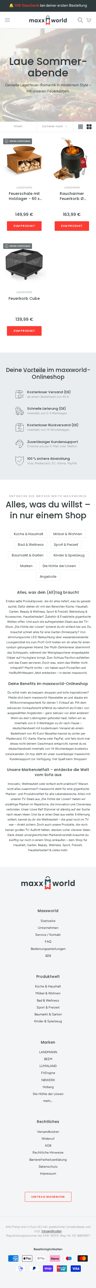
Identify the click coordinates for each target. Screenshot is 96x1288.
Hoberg (48, 1087)
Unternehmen (48, 928)
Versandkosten (48, 1132)
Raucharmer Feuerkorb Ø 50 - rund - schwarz (72, 196)
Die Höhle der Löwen (59, 566)
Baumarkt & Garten (27, 555)
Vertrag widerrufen (48, 1197)
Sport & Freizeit (66, 544)
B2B (48, 956)
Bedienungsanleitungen (48, 949)
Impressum (48, 1173)
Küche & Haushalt (28, 534)
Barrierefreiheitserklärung (48, 1160)
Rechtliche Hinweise (48, 1152)
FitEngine (48, 1073)
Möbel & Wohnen (67, 534)
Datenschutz (48, 1166)
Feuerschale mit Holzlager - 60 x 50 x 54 (24, 196)
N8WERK (48, 1080)
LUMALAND (48, 1066)
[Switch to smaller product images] (89, 127)
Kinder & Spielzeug (69, 555)
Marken (26, 566)
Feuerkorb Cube (24, 298)
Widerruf (48, 1139)
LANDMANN (24, 187)
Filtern (18, 126)
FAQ (48, 942)
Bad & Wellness (31, 544)
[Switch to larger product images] (80, 127)
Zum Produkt (24, 226)
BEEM (48, 1059)
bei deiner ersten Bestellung (50, 5)
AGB (48, 1145)
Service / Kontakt (48, 935)
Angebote (48, 576)
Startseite (48, 921)
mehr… (48, 1101)
